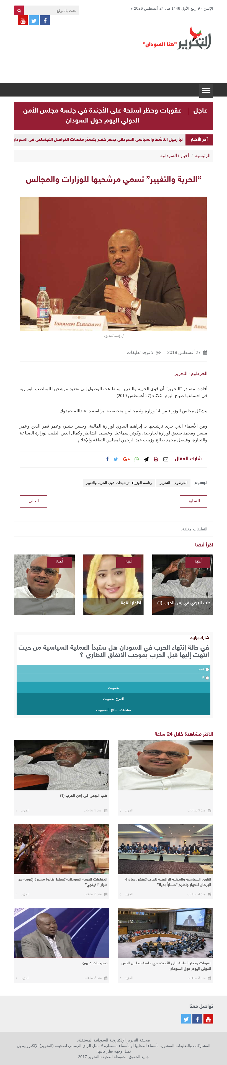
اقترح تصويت (113, 698)
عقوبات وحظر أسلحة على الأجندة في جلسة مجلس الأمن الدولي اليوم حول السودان (166, 966)
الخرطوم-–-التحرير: (173, 483)
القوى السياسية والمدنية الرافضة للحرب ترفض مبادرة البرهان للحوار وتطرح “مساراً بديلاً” (168, 882)
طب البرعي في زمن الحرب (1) (183, 603)
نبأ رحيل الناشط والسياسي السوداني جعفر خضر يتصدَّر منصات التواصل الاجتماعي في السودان (97, 139)
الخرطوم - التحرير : (189, 373)
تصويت (113, 687)
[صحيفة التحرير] (177, 38)
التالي (34, 500)
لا (203, 677)
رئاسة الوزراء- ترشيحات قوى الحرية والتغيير (119, 483)
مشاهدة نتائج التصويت (113, 709)
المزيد (129, 810)
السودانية (168, 155)
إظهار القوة (131, 603)
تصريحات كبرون (94, 963)
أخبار (184, 155)
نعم (201, 669)
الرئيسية (202, 155)
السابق (193, 500)
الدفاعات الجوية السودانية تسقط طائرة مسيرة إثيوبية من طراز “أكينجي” (62, 882)
